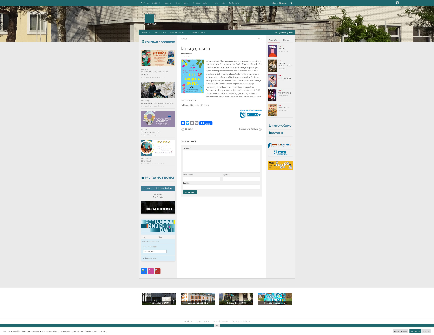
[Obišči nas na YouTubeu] (157, 271)
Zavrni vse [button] (426, 331)
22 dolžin (189, 129)
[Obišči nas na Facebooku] (144, 271)
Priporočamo (274, 40)
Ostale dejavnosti (176, 32)
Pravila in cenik (219, 3)
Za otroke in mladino (195, 32)
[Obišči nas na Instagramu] (151, 271)
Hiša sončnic (283, 108)
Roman (184, 38)
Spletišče (186, 183)
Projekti (145, 32)
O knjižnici (156, 3)
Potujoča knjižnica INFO (274, 302)
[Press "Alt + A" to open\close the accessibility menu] (397, 3)
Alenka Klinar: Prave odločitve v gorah (157, 103)
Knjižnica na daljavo (200, 3)
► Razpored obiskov (150, 258)
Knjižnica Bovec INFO (236, 303)
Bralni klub (146, 161)
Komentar (186, 148)
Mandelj (281, 48)
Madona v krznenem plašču (285, 64)
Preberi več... (101, 331)
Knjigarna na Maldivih (248, 129)
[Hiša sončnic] (272, 110)
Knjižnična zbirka (182, 3)
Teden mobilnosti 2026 (150, 132)
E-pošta (226, 175)
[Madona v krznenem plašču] (272, 66)
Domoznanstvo (158, 32)
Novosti (286, 40)
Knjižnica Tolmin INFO (159, 302)
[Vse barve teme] (272, 95)
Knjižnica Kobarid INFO (198, 302)
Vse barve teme (284, 93)
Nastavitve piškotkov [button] (400, 331)
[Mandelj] (272, 51)
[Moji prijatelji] (272, 80)
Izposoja (167, 3)
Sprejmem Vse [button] (415, 331)
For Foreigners (235, 3)
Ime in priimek (188, 175)
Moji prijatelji (284, 78)
